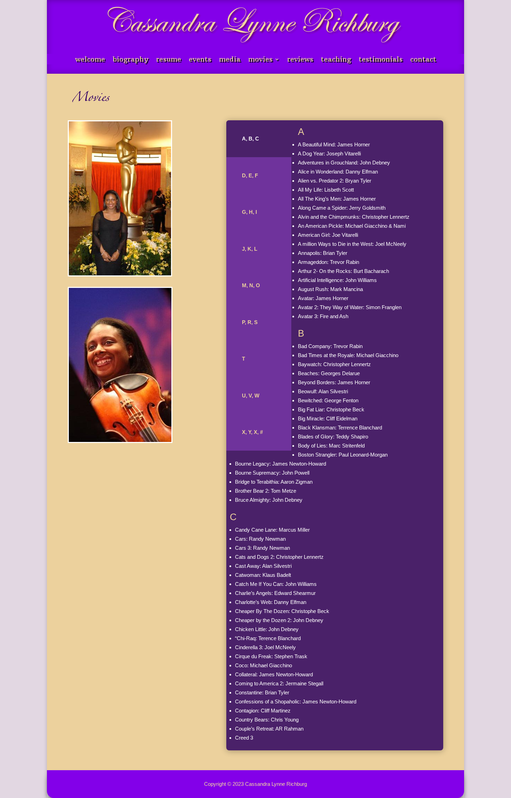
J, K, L (249, 249)
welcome (90, 60)
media (230, 60)
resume (168, 60)
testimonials (381, 60)
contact (423, 60)
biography (130, 60)
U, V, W (250, 395)
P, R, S (250, 322)
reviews (300, 60)
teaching (336, 60)
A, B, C (250, 139)
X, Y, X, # (252, 432)
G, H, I (249, 212)
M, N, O (251, 285)
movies (260, 60)
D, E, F (250, 175)
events (200, 60)
